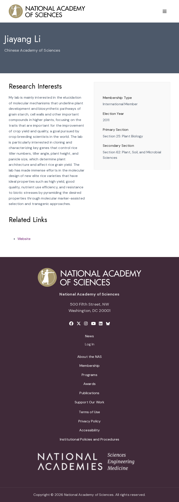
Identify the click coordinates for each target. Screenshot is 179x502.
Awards (89, 383)
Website (24, 238)
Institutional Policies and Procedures (89, 439)
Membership (89, 365)
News (89, 336)
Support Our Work (90, 402)
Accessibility (89, 430)
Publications (89, 393)
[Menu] (164, 11)
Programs (89, 375)
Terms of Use (89, 412)
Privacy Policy (89, 421)
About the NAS (89, 356)
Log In (89, 344)
